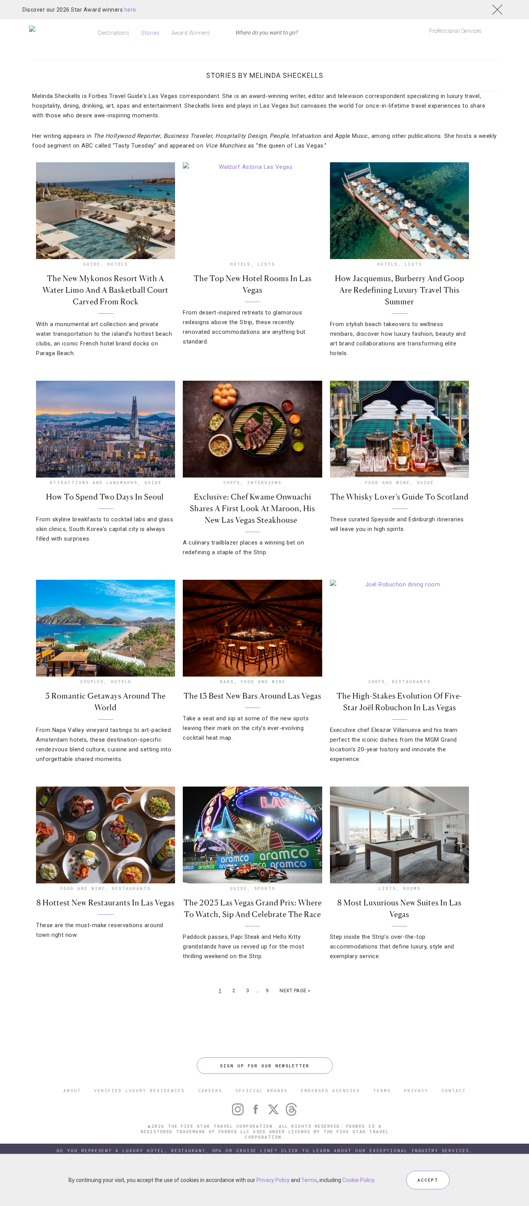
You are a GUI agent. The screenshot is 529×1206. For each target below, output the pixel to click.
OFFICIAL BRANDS (261, 1090)
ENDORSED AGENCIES (330, 1090)
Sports (264, 888)
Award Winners (191, 33)
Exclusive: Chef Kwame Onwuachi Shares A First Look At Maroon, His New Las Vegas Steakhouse (252, 508)
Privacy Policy (273, 1180)
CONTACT (453, 1090)
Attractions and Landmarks (93, 482)
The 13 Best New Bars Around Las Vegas (252, 696)
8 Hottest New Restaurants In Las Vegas (105, 902)
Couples (92, 681)
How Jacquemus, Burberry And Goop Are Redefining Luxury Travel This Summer (399, 290)
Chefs (231, 482)
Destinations (113, 33)
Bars (227, 681)
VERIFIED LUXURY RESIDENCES (139, 1090)
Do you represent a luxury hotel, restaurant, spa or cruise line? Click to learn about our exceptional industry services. (264, 1150)
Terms (309, 1180)
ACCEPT (427, 1180)
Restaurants (411, 681)
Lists (266, 264)
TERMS (382, 1090)
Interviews (264, 482)
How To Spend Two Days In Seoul (105, 497)
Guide (91, 264)
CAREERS (210, 1090)
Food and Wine (387, 482)
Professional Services (455, 31)
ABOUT (72, 1090)
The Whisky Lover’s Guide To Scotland (399, 497)
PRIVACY (416, 1090)
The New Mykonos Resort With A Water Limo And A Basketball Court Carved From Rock (105, 290)
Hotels (117, 264)
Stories (150, 33)
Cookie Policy (358, 1180)
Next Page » (295, 990)
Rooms (412, 888)
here (130, 10)
